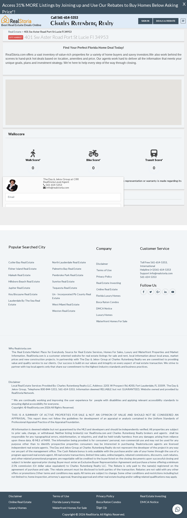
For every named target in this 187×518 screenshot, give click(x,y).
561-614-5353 (54, 184)
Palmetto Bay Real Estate (66, 268)
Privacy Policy (104, 276)
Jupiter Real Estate (19, 287)
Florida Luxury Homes (108, 295)
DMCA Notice (104, 308)
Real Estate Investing (108, 282)
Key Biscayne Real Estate (22, 294)
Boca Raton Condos (107, 302)
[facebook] (143, 292)
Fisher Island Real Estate (22, 268)
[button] (145, 21)
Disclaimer (102, 263)
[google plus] (158, 292)
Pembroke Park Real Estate (67, 275)
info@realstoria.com (57, 187)
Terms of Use (104, 270)
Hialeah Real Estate (19, 275)
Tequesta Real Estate (64, 287)
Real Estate (14, 31)
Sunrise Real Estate (63, 281)
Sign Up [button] (101, 507)
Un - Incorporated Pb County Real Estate (71, 296)
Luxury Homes (104, 314)
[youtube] (172, 292)
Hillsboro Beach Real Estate (24, 281)
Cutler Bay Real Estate (21, 262)
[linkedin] (165, 292)
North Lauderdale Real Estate (69, 262)
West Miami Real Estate (65, 304)
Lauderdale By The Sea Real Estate (24, 302)
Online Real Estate (107, 289)
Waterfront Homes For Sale (111, 321)
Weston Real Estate (63, 310)
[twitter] (151, 292)
